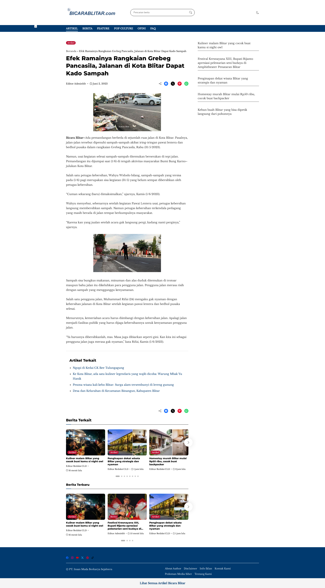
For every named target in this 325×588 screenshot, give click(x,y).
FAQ (153, 28)
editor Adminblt (76, 83)
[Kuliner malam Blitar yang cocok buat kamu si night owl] (85, 453)
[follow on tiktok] (92, 558)
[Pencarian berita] (190, 12)
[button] (257, 12)
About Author (173, 568)
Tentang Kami (203, 574)
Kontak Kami (223, 568)
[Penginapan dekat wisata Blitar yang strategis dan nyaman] (127, 453)
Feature (103, 28)
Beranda (71, 51)
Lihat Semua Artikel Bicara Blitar (162, 583)
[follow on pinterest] (87, 558)
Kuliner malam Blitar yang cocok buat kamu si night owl (84, 460)
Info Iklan (206, 568)
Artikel (72, 28)
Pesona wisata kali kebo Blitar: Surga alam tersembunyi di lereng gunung (123, 384)
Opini (142, 28)
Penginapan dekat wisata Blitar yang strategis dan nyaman (124, 461)
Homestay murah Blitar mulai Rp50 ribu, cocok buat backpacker (168, 461)
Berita (87, 28)
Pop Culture (123, 28)
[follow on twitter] (82, 558)
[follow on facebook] (67, 558)
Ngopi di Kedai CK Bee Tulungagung (98, 367)
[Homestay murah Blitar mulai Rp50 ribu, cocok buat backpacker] (168, 453)
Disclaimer (190, 568)
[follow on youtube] (77, 558)
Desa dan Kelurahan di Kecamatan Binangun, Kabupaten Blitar (116, 390)
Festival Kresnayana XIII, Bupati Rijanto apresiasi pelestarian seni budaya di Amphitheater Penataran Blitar (127, 527)
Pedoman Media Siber (178, 574)
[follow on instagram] (72, 558)
